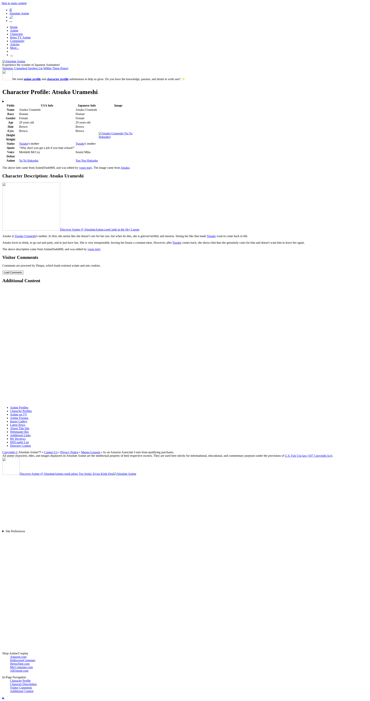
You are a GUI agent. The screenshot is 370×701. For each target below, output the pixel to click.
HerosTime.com (19, 663)
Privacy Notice (69, 452)
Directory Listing (20, 445)
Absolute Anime (19, 13)
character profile (58, 79)
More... (14, 48)
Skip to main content (14, 3)
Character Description (23, 684)
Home (14, 27)
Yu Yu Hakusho (28, 160)
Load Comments (13, 272)
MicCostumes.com (21, 667)
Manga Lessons (90, 452)
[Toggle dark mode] (10, 21)
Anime (14, 30)
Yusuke (23, 143)
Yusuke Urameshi (25, 236)
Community (17, 41)
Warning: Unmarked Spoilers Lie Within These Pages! (35, 68)
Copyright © (10, 452)
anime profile (32, 79)
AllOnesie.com (19, 670)
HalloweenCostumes (22, 660)
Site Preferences (15, 531)
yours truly (85, 167)
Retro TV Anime (20, 37)
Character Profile (20, 680)
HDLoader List (19, 442)
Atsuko (125, 167)
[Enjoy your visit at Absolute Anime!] (13, 61)
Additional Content (21, 691)
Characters (16, 34)
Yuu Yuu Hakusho (87, 160)
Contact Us (51, 452)
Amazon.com (18, 656)
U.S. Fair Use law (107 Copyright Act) (308, 455)
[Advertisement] (118, 345)
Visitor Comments (21, 687)
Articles (14, 44)
